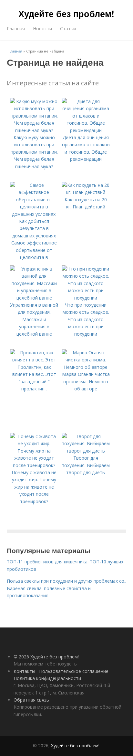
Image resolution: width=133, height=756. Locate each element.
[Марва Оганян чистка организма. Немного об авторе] (86, 367)
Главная (16, 28)
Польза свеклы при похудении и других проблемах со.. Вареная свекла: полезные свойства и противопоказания (66, 588)
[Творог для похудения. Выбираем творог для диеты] (86, 451)
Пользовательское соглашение (73, 671)
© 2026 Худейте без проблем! (46, 657)
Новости (42, 28)
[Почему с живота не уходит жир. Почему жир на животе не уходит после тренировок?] (34, 465)
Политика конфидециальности (47, 678)
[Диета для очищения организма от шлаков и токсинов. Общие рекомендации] (86, 130)
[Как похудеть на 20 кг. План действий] (86, 192)
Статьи (68, 28)
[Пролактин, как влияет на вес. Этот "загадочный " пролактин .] (34, 360)
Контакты (24, 671)
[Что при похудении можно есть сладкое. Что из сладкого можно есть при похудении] (86, 298)
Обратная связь (31, 700)
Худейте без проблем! (66, 13)
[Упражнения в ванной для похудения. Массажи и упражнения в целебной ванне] (34, 298)
